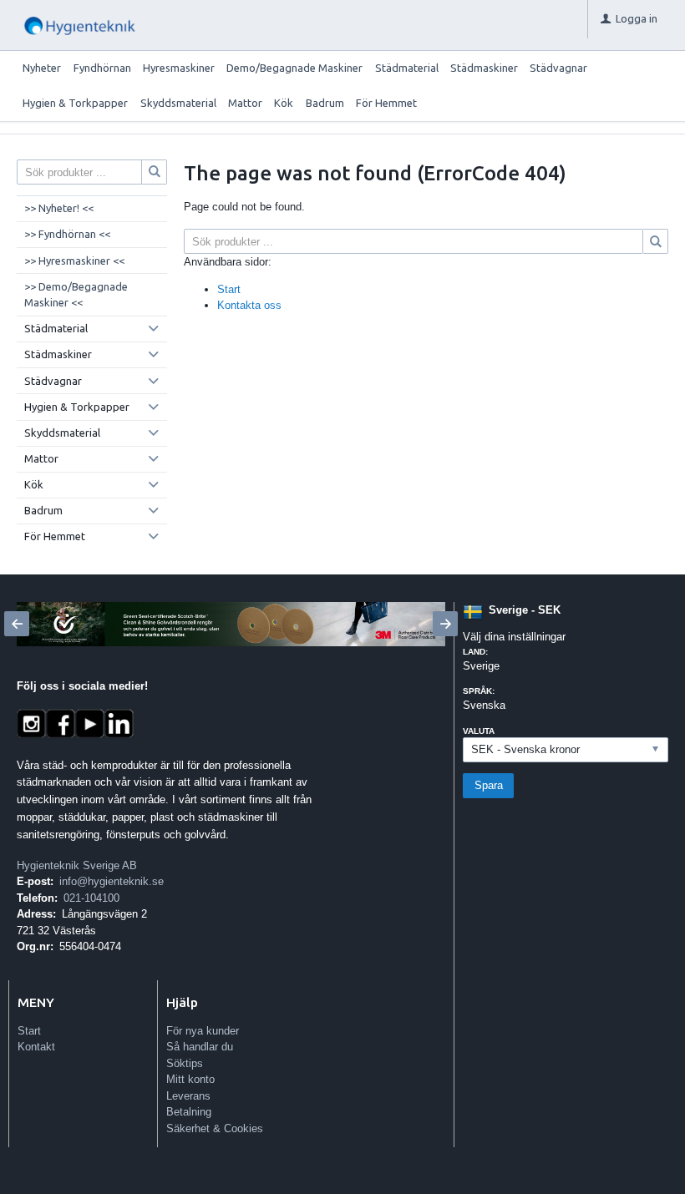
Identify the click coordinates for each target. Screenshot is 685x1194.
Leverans (188, 1096)
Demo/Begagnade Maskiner (294, 67)
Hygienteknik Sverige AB (77, 865)
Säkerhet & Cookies (214, 1128)
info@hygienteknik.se (111, 881)
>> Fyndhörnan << (67, 234)
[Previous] (16, 623)
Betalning (188, 1111)
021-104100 (91, 898)
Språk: (479, 691)
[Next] (445, 623)
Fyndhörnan (102, 67)
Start (229, 289)
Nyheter (42, 67)
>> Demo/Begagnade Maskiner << (76, 295)
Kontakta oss (249, 305)
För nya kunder (202, 1031)
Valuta (479, 731)
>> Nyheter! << (59, 208)
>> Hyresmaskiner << (74, 260)
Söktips (184, 1063)
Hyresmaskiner (179, 67)
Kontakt (36, 1046)
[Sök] (655, 241)
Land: (475, 651)
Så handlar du (199, 1046)
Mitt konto (190, 1079)
